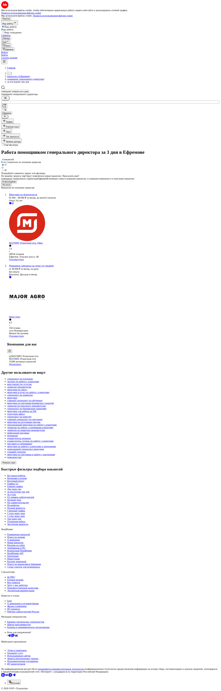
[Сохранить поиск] (4, 106)
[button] (4, 52)
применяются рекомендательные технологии (61, 669)
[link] (6, 45)
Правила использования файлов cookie (53, 15)
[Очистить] (5, 98)
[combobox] (15, 91)
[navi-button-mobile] (4, 61)
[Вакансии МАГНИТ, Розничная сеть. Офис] (113, 223)
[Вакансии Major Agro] (113, 297)
